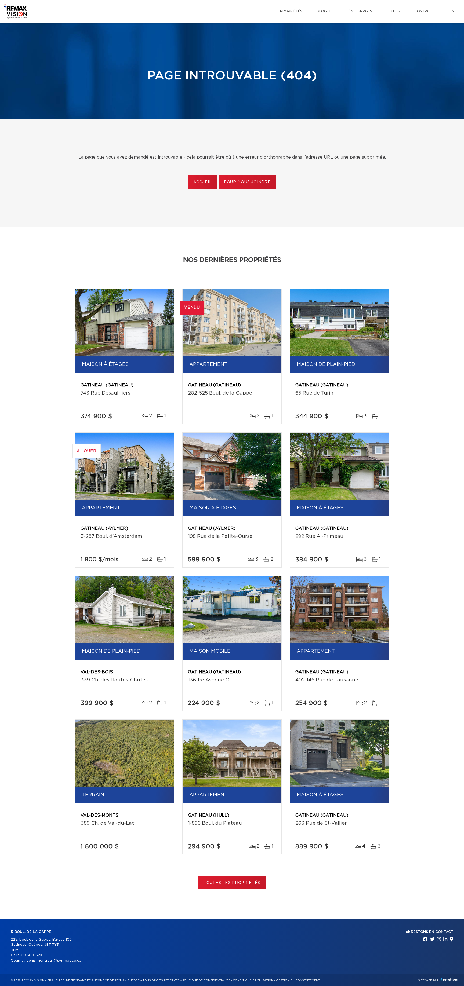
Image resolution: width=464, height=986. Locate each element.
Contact (423, 11)
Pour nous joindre (247, 182)
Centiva (449, 979)
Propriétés (291, 11)
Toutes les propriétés (232, 883)
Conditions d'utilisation (253, 980)
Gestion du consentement (298, 980)
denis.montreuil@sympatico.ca (53, 960)
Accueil (202, 182)
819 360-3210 (32, 955)
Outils (393, 11)
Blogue (324, 11)
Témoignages (359, 11)
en (452, 11)
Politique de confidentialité (206, 980)
